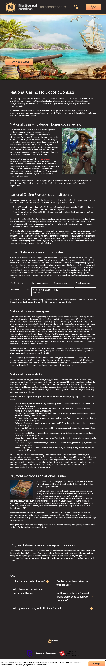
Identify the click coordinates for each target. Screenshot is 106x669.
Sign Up (93, 7)
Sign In (76, 7)
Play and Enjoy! (19, 62)
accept (96, 664)
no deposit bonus (53, 7)
